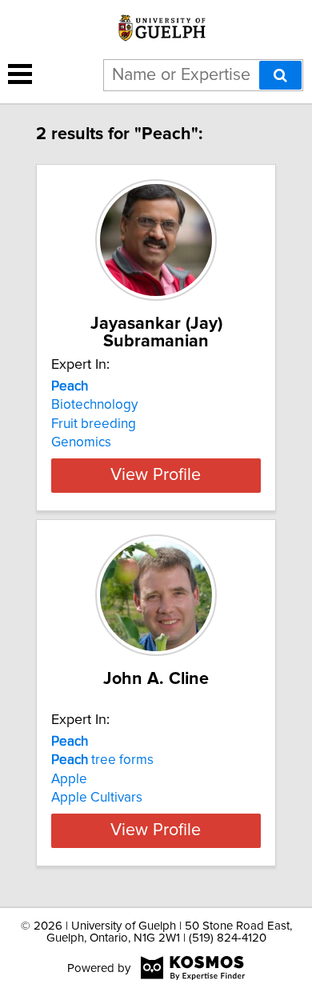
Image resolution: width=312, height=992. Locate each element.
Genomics (81, 442)
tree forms (102, 760)
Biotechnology (94, 405)
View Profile (155, 475)
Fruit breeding (93, 424)
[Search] (280, 75)
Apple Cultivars (96, 797)
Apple (69, 779)
